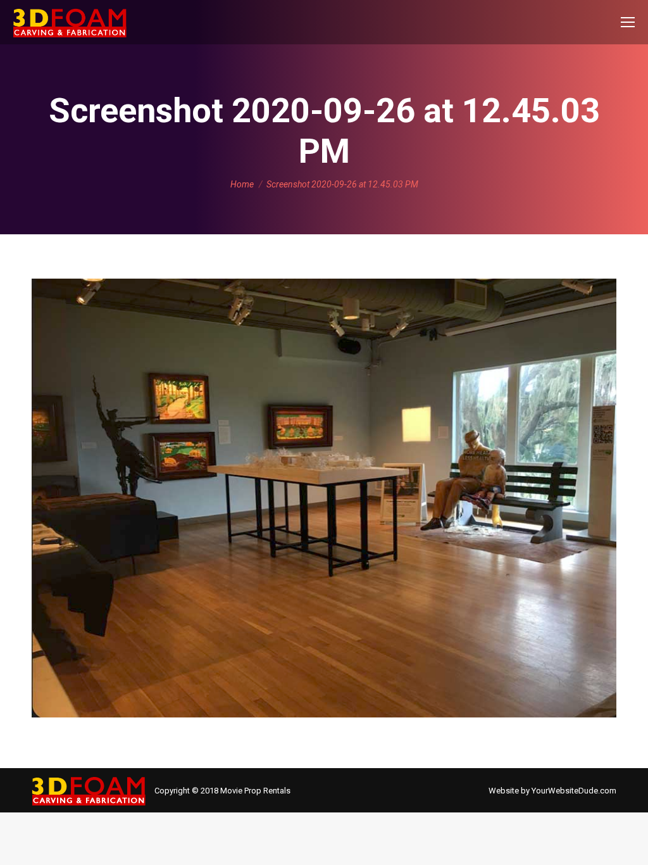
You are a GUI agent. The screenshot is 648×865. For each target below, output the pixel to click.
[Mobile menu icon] (627, 22)
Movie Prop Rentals (255, 790)
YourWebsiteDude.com (574, 790)
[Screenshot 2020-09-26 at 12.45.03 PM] (324, 498)
